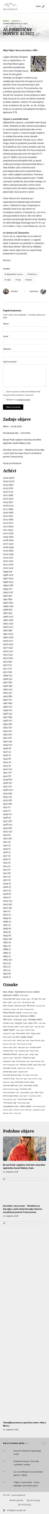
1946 (5, 755)
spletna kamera (11, 1089)
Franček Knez (29, 1013)
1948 (5, 748)
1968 (5, 679)
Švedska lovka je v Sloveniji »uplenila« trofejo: (26, 1463)
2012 (5, 526)
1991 (5, 599)
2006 (5, 547)
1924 (5, 831)
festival (40, 1006)
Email (6, 336)
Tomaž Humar (9, 1099)
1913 (5, 869)
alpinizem (11, 995)
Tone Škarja (9, 1103)
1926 (5, 824)
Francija (29, 1009)
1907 (5, 890)
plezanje (9, 1068)
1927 (5, 821)
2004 (5, 554)
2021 (5, 495)
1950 (5, 741)
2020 (5, 498)
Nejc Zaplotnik (21, 1051)
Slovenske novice (24, 1082)
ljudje (27, 1037)
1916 (5, 859)
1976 (5, 651)
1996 (5, 582)
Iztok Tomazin (10, 1027)
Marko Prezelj (37, 1040)
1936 (5, 790)
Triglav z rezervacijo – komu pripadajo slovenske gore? (26, 1484)
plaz (41, 1065)
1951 (5, 738)
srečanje (25, 1089)
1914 (5, 866)
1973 (5, 661)
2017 (5, 509)
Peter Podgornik (11, 1065)
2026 (5, 478)
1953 (5, 731)
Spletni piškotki (16, 1500)
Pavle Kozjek (23, 1061)
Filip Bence (9, 1009)
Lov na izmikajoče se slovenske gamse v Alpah (28, 1473)
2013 (5, 523)
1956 (5, 720)
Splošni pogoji (33, 1500)
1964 (5, 693)
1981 (5, 634)
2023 (5, 488)
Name (6, 324)
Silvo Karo (21, 1079)
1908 (5, 887)
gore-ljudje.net (10, 9)
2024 (5, 485)
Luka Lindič (9, 1040)
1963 (5, 696)
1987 (5, 613)
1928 (5, 817)
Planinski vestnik (28, 1065)
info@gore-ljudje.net (16, 1510)
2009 (5, 537)
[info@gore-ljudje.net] (4, 1510)
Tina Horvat (34, 1096)
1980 (5, 637)
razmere (9, 1079)
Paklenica (29, 1058)
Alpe (8, 992)
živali (17, 1113)
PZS (34, 1075)
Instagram (21, 1023)
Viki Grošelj (39, 1106)
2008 (5, 540)
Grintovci (32, 274)
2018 (5, 505)
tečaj (23, 1096)
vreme (7, 1110)
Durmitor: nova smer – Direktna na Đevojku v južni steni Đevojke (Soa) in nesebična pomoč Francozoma (24, 453)
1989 (5, 606)
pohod (21, 1068)
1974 (5, 658)
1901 (5, 911)
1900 (5, 914)
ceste (17, 1002)
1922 (5, 838)
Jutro (20, 1030)
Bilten (7, 1002)
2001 (5, 564)
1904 (5, 901)
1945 (5, 759)
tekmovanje (10, 1096)
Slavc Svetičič (35, 1079)
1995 (5, 585)
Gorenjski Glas (11, 1016)
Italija (32, 1023)
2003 (5, 557)
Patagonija (9, 1061)
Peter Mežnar (37, 1061)
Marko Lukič (23, 1040)
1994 (5, 589)
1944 (5, 762)
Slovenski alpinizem (12, 1085)
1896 (5, 928)
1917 (5, 856)
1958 (5, 713)
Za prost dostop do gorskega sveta (27, 1452)
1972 (5, 665)
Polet (30, 1068)
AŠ (34, 999)
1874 (5, 966)
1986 (5, 616)
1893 (5, 939)
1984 (5, 623)
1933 (5, 800)
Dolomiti (20, 1006)
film (20, 1009)
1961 (5, 703)
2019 (5, 502)
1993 (5, 592)
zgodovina (39, 1110)
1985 (5, 620)
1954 (5, 727)
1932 (5, 804)
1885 (5, 956)
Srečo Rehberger (11, 1092)
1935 (5, 793)
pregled (23, 1072)
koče (7, 1037)
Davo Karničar (28, 1002)
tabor (28, 280)
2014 (5, 519)
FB (31, 1006)
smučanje (31, 1085)
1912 (5, 873)
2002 (5, 561)
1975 (5, 654)
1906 (5, 894)
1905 (5, 897)
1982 (5, 630)
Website (7, 349)
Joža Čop (39, 1027)
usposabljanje (11, 1106)
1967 (5, 682)
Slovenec (8, 1082)
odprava (23, 1054)
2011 (5, 530)
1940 (5, 776)
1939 (5, 779)
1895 (5, 932)
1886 (5, 953)
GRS (7, 1019)
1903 (5, 904)
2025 (5, 481)
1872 (5, 970)
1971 (5, 668)
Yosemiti (19, 1110)
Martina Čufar (9, 1044)
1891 (5, 946)
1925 (5, 828)
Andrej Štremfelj (11, 999)
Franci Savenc (12, 1013)
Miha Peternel (24, 1044)
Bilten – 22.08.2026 (12, 426)
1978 (5, 644)
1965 (5, 689)
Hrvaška (8, 1023)
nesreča (10, 1054)
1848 (5, 977)
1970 (5, 672)
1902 (5, 908)
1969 (5, 675)
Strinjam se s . (18, 400)
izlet (42, 1023)
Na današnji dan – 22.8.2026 (16, 433)
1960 (5, 707)
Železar (7, 1113)
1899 (5, 918)
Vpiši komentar (10, 362)
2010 (5, 533)
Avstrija (25, 999)
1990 (5, 602)
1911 (5, 876)
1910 (5, 880)
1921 (5, 842)
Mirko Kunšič (10, 1047)
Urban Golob (23, 1103)
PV (26, 1075)
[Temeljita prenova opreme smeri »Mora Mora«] (24, 1320)
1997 (5, 578)
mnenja (35, 1047)
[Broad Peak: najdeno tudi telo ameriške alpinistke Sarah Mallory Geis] (24, 1148)
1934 (5, 797)
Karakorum (9, 1033)
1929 (5, 814)
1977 (5, 648)
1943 (5, 765)
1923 (5, 835)
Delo (8, 1006)
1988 (5, 609)
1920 (5, 845)
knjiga (35, 1033)
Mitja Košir (23, 1047)
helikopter (20, 1020)
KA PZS (29, 1030)
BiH (42, 999)
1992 (5, 596)
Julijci (7, 280)
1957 (5, 717)
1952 (5, 734)
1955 (5, 724)
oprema (8, 1058)
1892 (5, 942)
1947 (5, 752)
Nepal (34, 1051)
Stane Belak (27, 1092)
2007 (5, 544)
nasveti (8, 1051)
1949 (5, 745)
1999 (5, 571)
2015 (5, 516)
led (16, 1037)
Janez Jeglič (26, 1027)
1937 (5, 786)
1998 (5, 575)
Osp (18, 280)
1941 (5, 772)
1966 (5, 686)
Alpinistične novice (13, 274)
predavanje (10, 1072)
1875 (5, 963)
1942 (5, 769)
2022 (5, 492)
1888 (5, 949)
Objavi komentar (13, 407)
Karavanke (23, 1033)
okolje (33, 1054)
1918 (5, 852)
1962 (5, 700)
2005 (5, 550)
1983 (5, 627)
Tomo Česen (24, 1099)
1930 (5, 811)
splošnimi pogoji (23, 400)
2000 (5, 568)
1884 (5, 959)
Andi (24, 995)
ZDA (28, 1110)
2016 (5, 512)
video (25, 1106)
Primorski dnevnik (12, 1075)
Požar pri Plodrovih (12, 463)
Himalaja (35, 1019)
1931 (5, 807)
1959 (5, 710)
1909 (5, 883)
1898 (5, 921)
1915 (5, 862)
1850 (5, 973)
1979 (5, 641)
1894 (5, 935)
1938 (5, 783)
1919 (5, 849)
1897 (5, 925)
